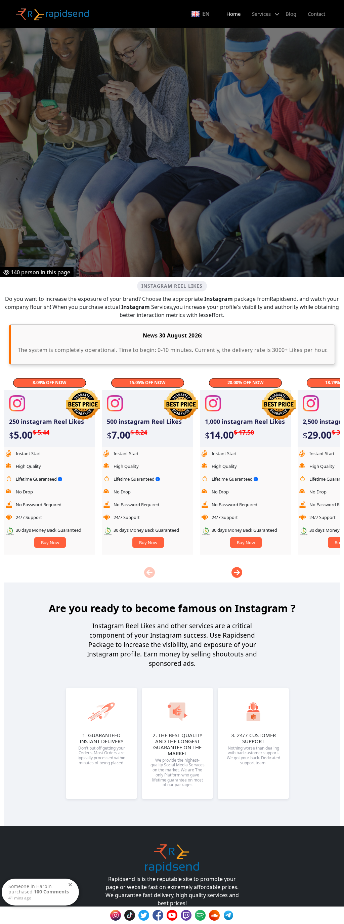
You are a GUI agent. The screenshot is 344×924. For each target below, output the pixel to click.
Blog (291, 13)
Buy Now (50, 542)
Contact (316, 13)
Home (233, 13)
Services (261, 13)
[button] (237, 572)
